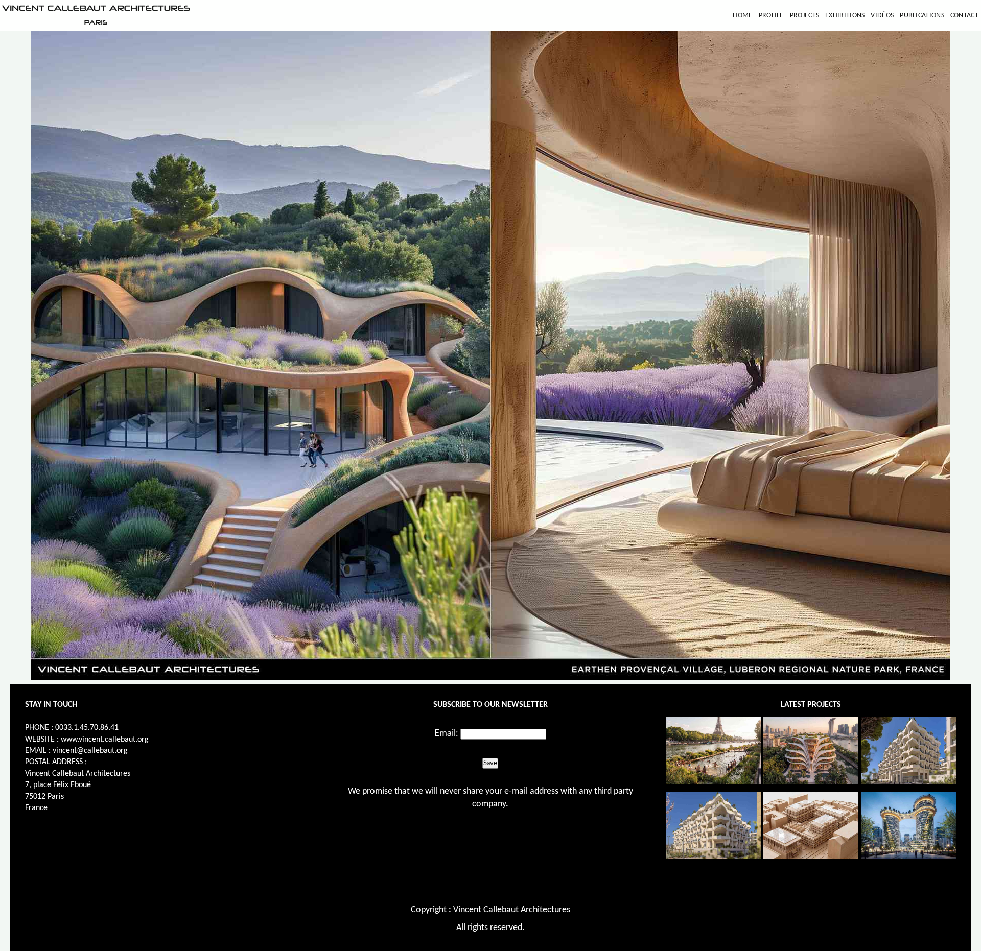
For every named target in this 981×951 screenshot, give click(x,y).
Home (742, 15)
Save (490, 763)
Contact (964, 15)
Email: (446, 733)
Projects (804, 15)
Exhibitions (845, 15)
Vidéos (882, 15)
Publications (922, 15)
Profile (771, 15)
